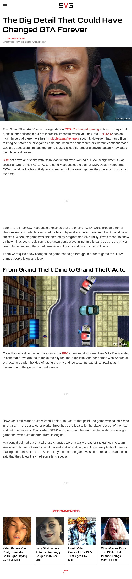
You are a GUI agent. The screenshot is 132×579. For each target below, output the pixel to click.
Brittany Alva (16, 38)
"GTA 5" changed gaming (82, 129)
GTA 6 (107, 134)
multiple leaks (63, 138)
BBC (6, 160)
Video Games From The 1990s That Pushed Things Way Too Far (113, 554)
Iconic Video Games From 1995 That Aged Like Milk (80, 554)
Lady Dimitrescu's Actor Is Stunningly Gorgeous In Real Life (48, 554)
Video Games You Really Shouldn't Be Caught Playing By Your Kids (15, 554)
